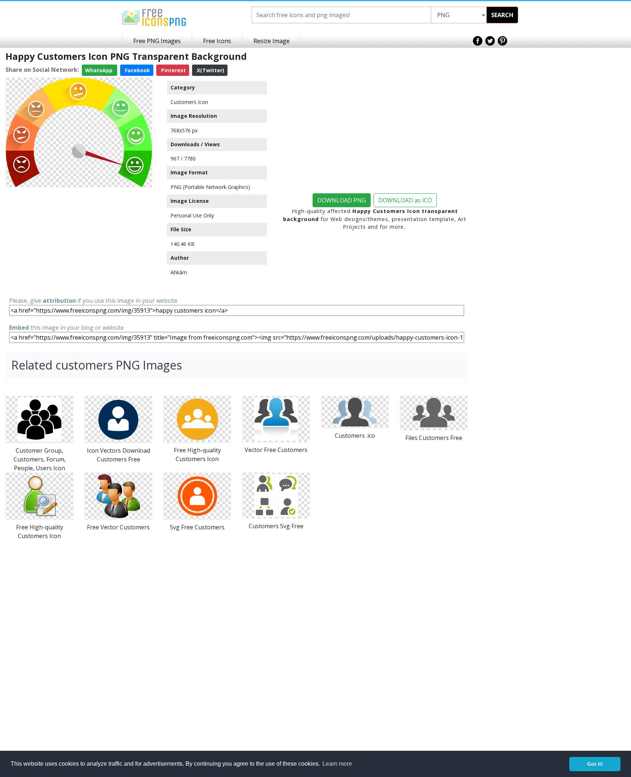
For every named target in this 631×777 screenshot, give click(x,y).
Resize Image (271, 41)
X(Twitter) (209, 70)
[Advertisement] (78, 241)
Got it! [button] (595, 764)
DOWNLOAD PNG (341, 200)
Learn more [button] (337, 764)
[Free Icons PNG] (154, 17)
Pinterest (173, 70)
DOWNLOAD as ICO (405, 200)
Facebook (136, 70)
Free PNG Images (157, 41)
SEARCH (502, 15)
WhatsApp (99, 70)
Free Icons (217, 41)
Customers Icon (189, 101)
